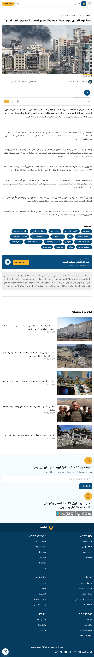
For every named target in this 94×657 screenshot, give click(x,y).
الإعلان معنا (41, 619)
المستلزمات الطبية (33, 241)
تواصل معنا (42, 625)
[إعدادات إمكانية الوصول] (5, 651)
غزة (70, 236)
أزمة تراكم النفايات (53, 241)
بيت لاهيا (59, 247)
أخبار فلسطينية (40, 541)
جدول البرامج (87, 552)
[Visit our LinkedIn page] (62, 652)
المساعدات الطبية (83, 241)
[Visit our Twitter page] (71, 652)
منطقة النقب (87, 594)
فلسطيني (64, 15)
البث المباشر (7, 4)
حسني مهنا (55, 231)
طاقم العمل (87, 625)
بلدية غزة (86, 231)
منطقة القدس (86, 583)
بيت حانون (47, 247)
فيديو (44, 568)
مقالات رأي (42, 563)
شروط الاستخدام (86, 635)
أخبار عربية (42, 552)
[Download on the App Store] (83, 514)
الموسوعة (42, 594)
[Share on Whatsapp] (13, 81)
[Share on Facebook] (23, 81)
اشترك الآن (86, 486)
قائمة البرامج (87, 546)
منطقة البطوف (86, 604)
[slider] (47, 97)
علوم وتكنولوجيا (40, 599)
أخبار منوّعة (41, 577)
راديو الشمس (86, 535)
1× (6, 101)
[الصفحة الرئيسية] (80, 3)
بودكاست (88, 557)
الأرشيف (43, 630)
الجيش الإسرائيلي (38, 231)
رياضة (44, 588)
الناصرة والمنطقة (85, 588)
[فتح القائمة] (89, 3)
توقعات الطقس (40, 604)
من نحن (89, 619)
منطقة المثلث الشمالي (83, 599)
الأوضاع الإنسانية (71, 231)
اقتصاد (43, 583)
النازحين (68, 241)
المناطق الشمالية (83, 236)
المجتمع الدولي (84, 247)
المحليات (88, 577)
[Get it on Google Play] (65, 514)
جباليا (71, 247)
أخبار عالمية (42, 557)
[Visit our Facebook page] (79, 652)
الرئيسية (87, 15)
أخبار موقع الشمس (37, 535)
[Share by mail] (16, 81)
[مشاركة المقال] (27, 82)
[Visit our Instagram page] (76, 652)
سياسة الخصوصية (85, 630)
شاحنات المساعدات (39, 236)
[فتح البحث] (18, 3)
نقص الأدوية (16, 241)
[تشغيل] (87, 93)
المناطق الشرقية (20, 231)
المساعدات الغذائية (19, 236)
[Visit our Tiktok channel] (57, 652)
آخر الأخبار (75, 15)
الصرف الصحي (58, 236)
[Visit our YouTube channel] (67, 652)
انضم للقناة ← (20, 262)
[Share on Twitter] (20, 81)
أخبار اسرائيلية (41, 546)
